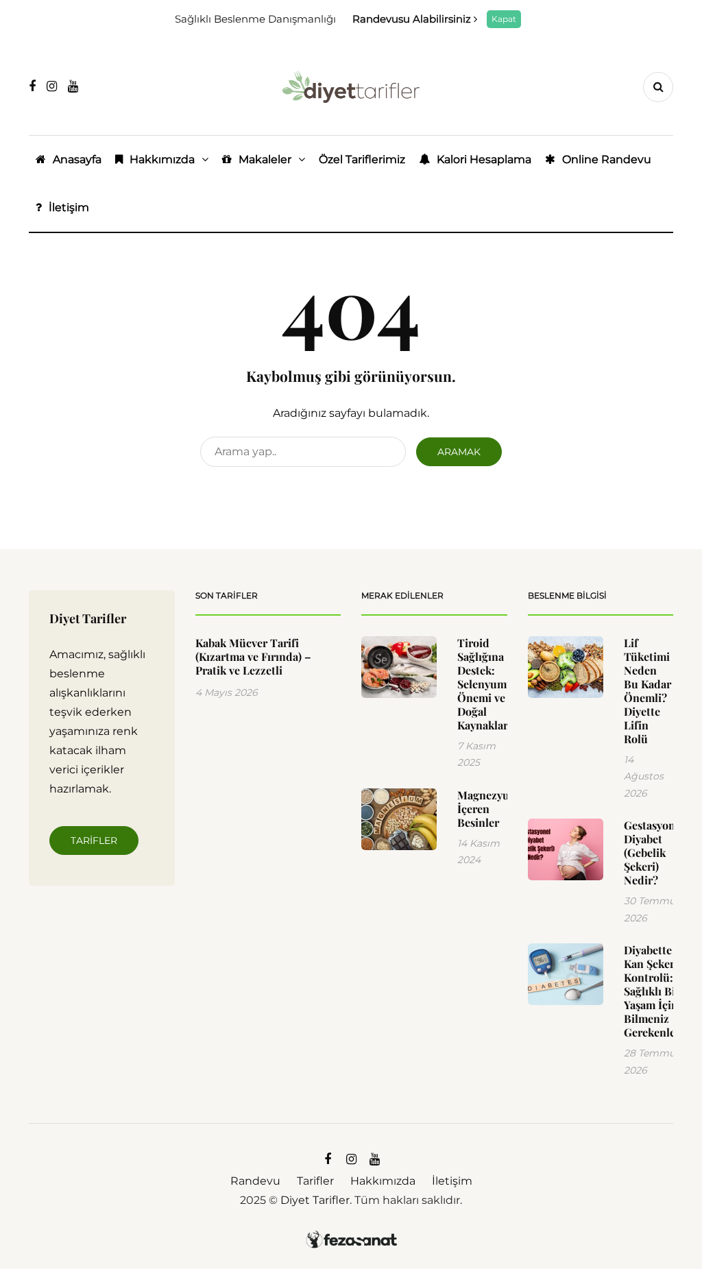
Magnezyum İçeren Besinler (488, 809)
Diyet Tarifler (315, 1200)
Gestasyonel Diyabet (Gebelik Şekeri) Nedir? (654, 852)
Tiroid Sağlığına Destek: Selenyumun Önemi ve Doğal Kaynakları (488, 684)
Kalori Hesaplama (484, 159)
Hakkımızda (162, 159)
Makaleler (265, 159)
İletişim (69, 207)
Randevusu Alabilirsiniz (413, 18)
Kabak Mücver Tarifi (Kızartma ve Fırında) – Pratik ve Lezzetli (253, 656)
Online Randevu (606, 159)
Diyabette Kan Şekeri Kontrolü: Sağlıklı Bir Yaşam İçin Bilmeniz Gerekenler (652, 991)
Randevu (255, 1180)
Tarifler (94, 840)
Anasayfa (77, 159)
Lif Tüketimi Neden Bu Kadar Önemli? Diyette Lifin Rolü (647, 691)
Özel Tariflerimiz (362, 159)
